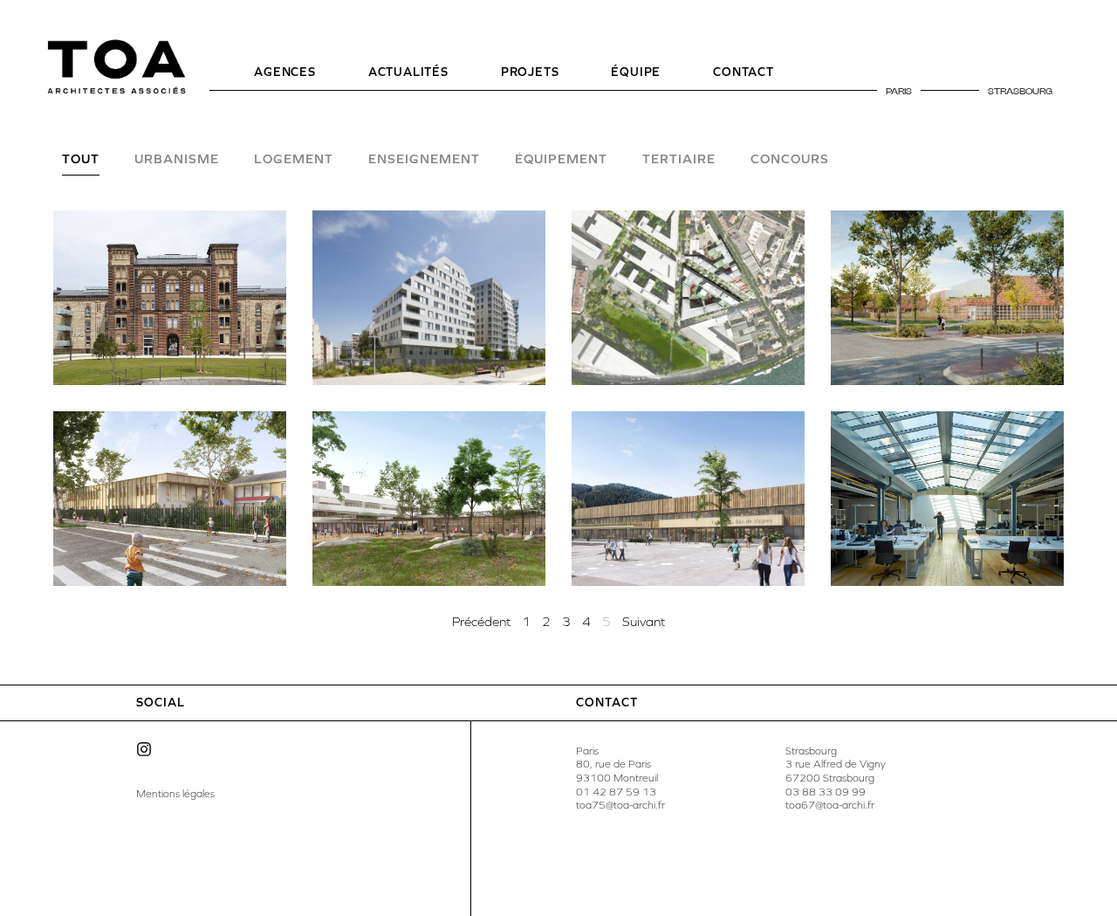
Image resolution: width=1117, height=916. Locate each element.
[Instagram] (144, 749)
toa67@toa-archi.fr (829, 805)
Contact (743, 72)
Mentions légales (175, 794)
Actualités (408, 72)
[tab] (80, 164)
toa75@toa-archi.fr (620, 805)
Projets (530, 72)
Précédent (481, 622)
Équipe (636, 72)
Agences (285, 72)
